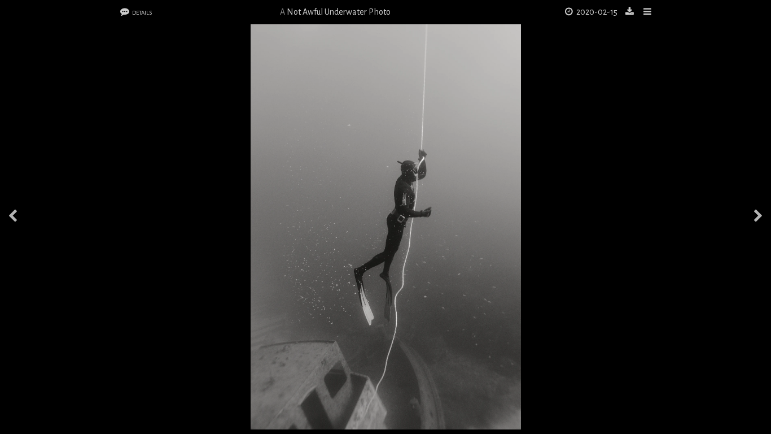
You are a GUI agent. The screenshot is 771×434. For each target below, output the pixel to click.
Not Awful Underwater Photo (339, 11)
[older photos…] (758, 217)
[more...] (647, 11)
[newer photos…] (13, 217)
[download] (630, 11)
